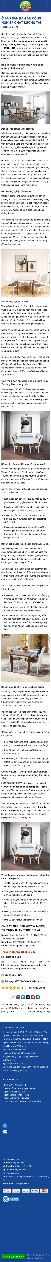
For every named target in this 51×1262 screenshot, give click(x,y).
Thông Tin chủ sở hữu (15, 1085)
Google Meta (37, 1258)
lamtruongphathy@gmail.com (21, 945)
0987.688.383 (19, 942)
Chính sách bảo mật (14, 1092)
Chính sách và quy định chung (20, 1088)
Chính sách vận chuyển (16, 1098)
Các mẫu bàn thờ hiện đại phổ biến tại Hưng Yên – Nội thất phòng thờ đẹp (38, 1008)
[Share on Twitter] (23, 997)
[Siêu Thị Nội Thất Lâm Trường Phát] (25, 6)
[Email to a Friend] (28, 997)
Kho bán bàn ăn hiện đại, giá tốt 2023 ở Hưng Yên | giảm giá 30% (13, 1008)
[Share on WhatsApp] (13, 997)
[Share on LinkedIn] (37, 997)
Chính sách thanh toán (16, 1095)
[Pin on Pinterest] (33, 997)
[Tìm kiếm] (48, 6)
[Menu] (3, 6)
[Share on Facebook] (18, 997)
